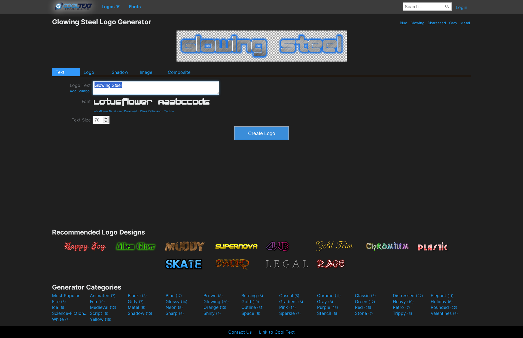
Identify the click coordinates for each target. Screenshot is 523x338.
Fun (97, 301)
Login (461, 7)
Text (60, 72)
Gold (250, 301)
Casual (289, 295)
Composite (179, 72)
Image (146, 72)
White (61, 319)
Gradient (291, 301)
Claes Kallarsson (150, 111)
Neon (174, 307)
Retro (401, 307)
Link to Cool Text (277, 332)
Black (137, 295)
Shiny (212, 313)
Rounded (444, 307)
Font (86, 101)
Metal (465, 23)
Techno (169, 111)
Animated (102, 295)
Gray (453, 23)
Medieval (103, 307)
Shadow (120, 72)
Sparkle (290, 313)
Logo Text (80, 88)
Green (365, 301)
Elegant (442, 295)
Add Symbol (80, 91)
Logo (89, 72)
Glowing (417, 23)
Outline (252, 307)
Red (363, 307)
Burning (252, 295)
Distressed (437, 23)
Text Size (81, 120)
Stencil (327, 313)
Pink (287, 307)
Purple (327, 307)
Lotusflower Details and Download (115, 111)
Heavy (403, 301)
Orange (214, 307)
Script (99, 313)
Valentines (444, 313)
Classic (365, 295)
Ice (58, 307)
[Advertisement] (26, 99)
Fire (59, 301)
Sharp (175, 313)
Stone (364, 313)
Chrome (329, 295)
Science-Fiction (70, 313)
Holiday (442, 301)
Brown (213, 295)
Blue (403, 23)
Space (250, 313)
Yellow (100, 319)
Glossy (176, 301)
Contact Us (240, 332)
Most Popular (66, 295)
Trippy (402, 313)
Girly (136, 301)
